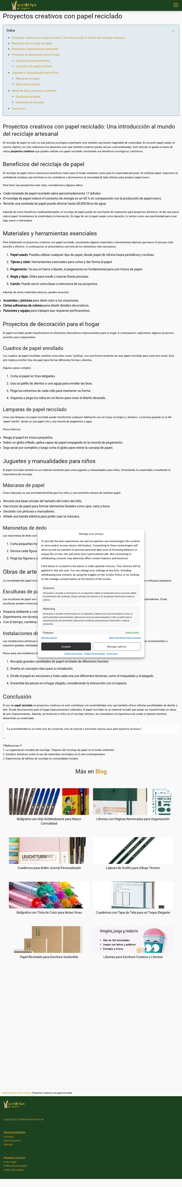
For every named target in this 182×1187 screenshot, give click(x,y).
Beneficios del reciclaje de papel (32, 43)
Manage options (116, 646)
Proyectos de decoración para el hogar (36, 54)
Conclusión (19, 108)
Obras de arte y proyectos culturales (34, 90)
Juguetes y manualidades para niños (35, 72)
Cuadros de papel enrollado (33, 60)
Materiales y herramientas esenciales (35, 49)
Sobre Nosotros (12, 1140)
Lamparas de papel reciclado (34, 66)
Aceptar (66, 646)
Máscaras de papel (27, 78)
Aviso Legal (112, 653)
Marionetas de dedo (28, 84)
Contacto (9, 1136)
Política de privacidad (94, 653)
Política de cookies (73, 653)
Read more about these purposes (125, 638)
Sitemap (8, 1144)
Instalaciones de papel (30, 102)
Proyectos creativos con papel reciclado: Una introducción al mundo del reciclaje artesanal (68, 37)
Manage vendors (49, 638)
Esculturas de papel (28, 96)
